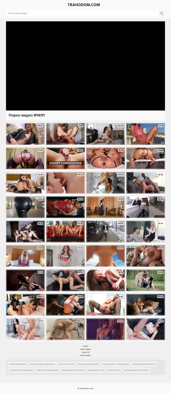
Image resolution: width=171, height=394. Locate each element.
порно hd (85, 352)
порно (85, 346)
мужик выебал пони (96, 370)
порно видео (85, 349)
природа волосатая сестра (72, 370)
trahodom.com (84, 5)
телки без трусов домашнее (21, 370)
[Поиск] (161, 13)
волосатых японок (66, 364)
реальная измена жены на (144, 364)
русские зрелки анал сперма (136, 370)
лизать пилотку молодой (47, 370)
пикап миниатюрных (18, 364)
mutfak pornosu (114, 370)
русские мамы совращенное (42, 364)
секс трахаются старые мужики (115, 364)
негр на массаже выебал (88, 364)
